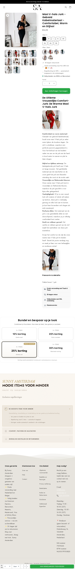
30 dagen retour (52, 294)
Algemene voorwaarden (43, 471)
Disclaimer (42, 499)
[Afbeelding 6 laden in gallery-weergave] (16, 61)
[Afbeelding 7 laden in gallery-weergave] (24, 61)
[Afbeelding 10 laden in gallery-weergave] (16, 69)
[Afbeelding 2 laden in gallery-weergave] (16, 53)
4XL (51, 42)
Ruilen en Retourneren (43, 494)
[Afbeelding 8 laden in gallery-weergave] (33, 61)
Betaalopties (43, 488)
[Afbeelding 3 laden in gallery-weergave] (24, 53)
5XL (56, 42)
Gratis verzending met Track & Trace (57, 289)
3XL (45, 42)
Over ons (25, 470)
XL (58, 38)
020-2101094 (64, 495)
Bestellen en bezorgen (43, 478)
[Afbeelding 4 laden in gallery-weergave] (33, 53)
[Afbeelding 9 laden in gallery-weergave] (8, 69)
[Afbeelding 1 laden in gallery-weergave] (8, 53)
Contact (24, 479)
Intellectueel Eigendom (43, 505)
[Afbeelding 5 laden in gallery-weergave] (8, 61)
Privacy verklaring (45, 484)
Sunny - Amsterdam (34, 563)
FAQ (23, 475)
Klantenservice (52, 305)
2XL (63, 38)
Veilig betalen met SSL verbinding (54, 300)
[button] (4, 7)
